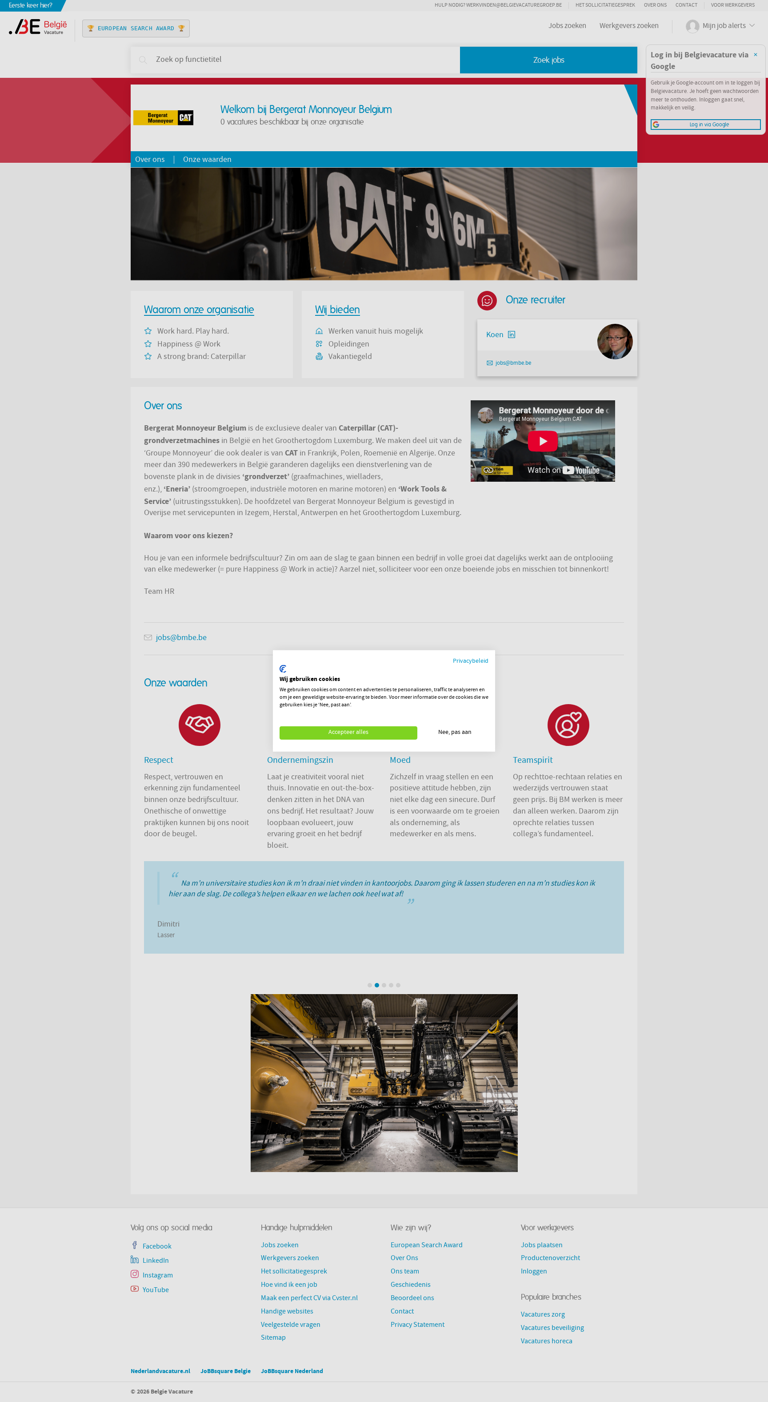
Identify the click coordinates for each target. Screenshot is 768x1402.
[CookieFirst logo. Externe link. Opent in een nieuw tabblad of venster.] (283, 669)
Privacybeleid (470, 661)
